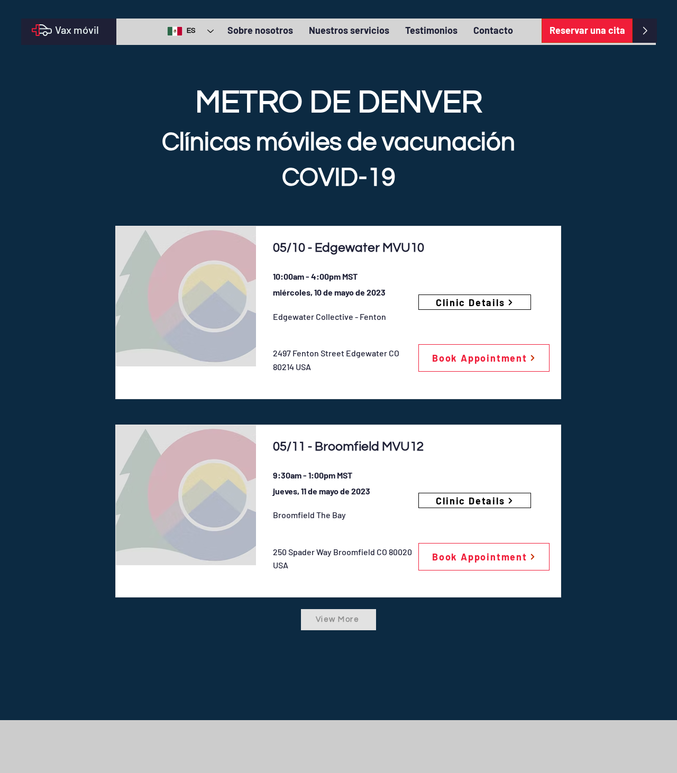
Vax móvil (77, 29)
